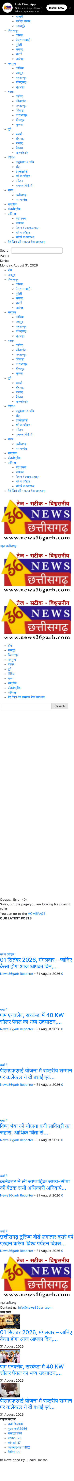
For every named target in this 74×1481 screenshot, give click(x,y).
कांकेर (19, 96)
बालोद (19, 143)
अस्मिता (12, 214)
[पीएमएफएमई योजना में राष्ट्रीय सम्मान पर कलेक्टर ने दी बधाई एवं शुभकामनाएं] (29, 1047)
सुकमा (19, 124)
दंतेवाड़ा (20, 110)
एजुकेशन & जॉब (25, 162)
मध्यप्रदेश (21, 200)
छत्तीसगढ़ (21, 195)
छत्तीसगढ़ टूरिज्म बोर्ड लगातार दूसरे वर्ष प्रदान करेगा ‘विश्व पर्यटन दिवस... (36, 1240)
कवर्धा (19, 134)
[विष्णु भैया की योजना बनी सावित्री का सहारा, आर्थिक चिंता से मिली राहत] (29, 1102)
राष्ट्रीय (12, 204)
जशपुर (19, 73)
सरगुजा (12, 63)
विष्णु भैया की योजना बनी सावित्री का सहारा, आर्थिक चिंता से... (35, 1129)
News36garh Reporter (16, 974)
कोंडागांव (21, 101)
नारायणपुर (21, 115)
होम (10, 270)
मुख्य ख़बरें (17, 1429)
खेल (18, 167)
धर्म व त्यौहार (23, 176)
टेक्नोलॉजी (22, 171)
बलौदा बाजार (23, 21)
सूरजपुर (20, 87)
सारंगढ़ (19, 59)
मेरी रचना (21, 218)
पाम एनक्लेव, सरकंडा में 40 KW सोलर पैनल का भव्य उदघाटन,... (32, 1018)
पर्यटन (19, 181)
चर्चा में (3, 1010)
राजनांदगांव (22, 153)
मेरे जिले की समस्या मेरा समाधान (26, 242)
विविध (11, 157)
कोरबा (19, 35)
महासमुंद (20, 26)
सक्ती (19, 54)
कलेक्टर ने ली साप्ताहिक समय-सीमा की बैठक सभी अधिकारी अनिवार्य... (35, 1184)
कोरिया (20, 68)
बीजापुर (20, 120)
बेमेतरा (19, 148)
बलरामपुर (21, 77)
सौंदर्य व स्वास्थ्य (25, 237)
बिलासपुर (13, 30)
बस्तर (11, 92)
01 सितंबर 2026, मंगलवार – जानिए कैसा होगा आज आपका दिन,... (36, 963)
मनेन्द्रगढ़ (21, 82)
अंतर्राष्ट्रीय (14, 209)
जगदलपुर (21, 106)
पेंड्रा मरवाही (23, 40)
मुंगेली (19, 45)
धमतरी (19, 16)
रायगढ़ (19, 49)
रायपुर (11, 275)
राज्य (10, 190)
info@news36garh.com (35, 1307)
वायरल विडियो (24, 185)
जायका (20, 223)
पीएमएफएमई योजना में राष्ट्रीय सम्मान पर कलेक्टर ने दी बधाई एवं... (36, 1073)
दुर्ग (9, 129)
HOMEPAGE (36, 914)
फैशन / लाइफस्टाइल (27, 228)
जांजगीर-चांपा (19, 1447)
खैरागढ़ (20, 138)
